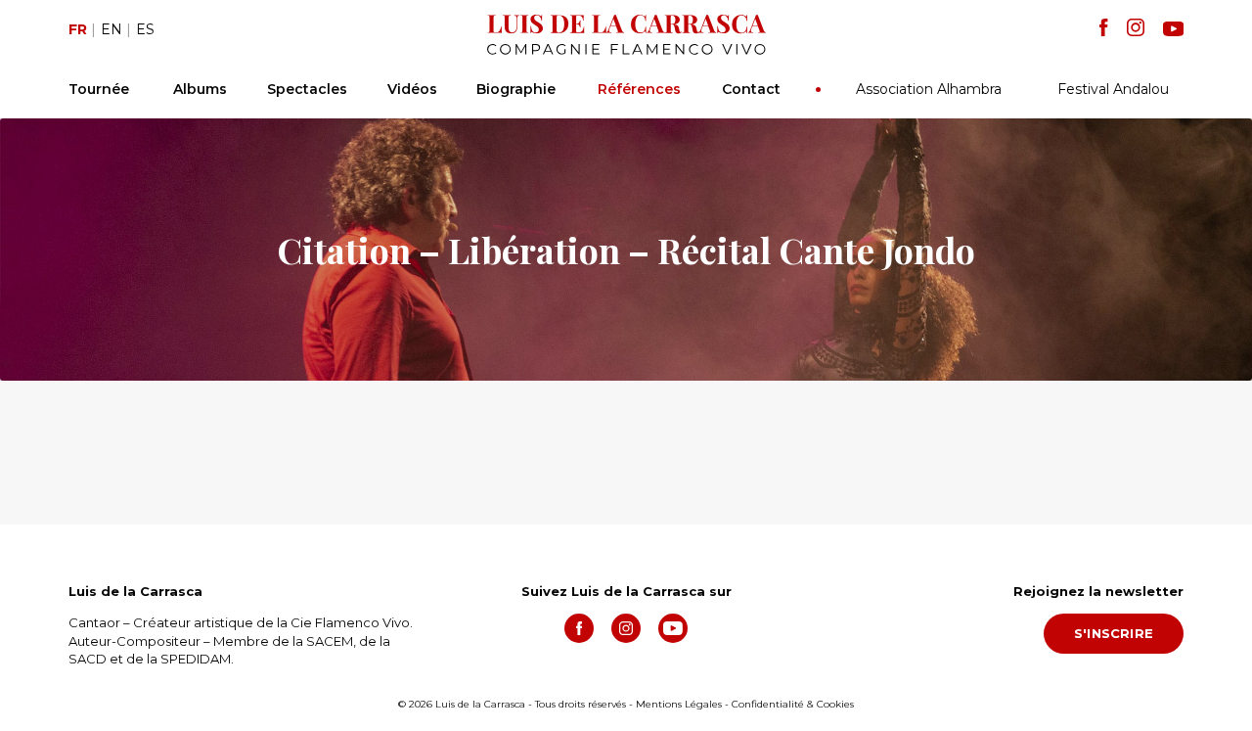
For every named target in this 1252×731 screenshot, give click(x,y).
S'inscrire (1113, 633)
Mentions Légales (679, 704)
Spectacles (307, 89)
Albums (200, 89)
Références (639, 89)
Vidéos (412, 89)
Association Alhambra (929, 89)
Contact (751, 89)
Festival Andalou (1113, 89)
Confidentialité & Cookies (793, 704)
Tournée (98, 89)
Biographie (516, 89)
